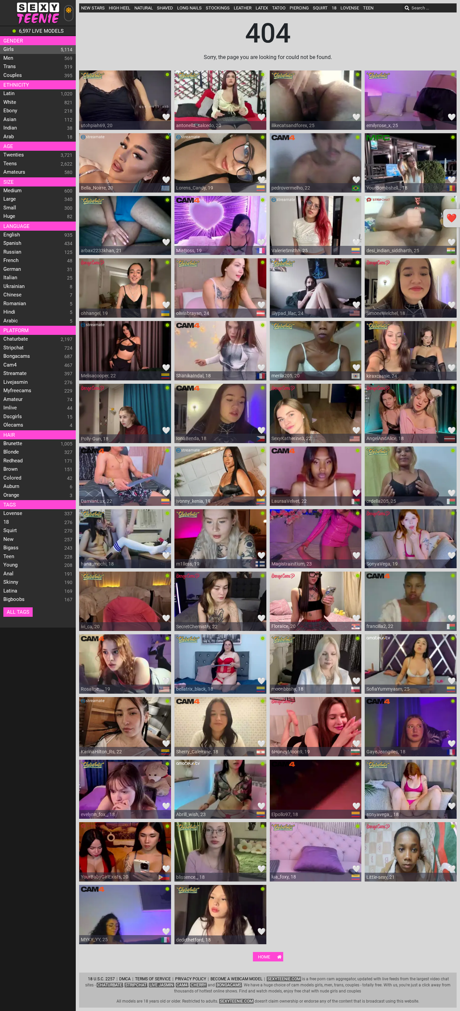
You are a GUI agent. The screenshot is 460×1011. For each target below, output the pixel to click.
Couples (12, 75)
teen (8, 556)
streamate (15, 373)
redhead (13, 461)
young (10, 565)
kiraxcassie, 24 (381, 376)
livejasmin (15, 382)
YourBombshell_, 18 (386, 188)
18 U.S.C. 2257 (101, 979)
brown (10, 469)
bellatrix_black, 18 (194, 689)
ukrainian (14, 286)
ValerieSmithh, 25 (289, 250)
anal (8, 574)
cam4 (10, 365)
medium (12, 190)
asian (9, 119)
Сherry (198, 985)
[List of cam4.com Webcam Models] (283, 140)
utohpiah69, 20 (96, 125)
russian (12, 252)
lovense (12, 513)
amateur (13, 399)
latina (10, 591)
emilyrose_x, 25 (382, 125)
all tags (18, 612)
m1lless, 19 (187, 564)
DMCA (125, 979)
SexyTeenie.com (283, 979)
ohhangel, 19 (94, 313)
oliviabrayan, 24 (192, 313)
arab (8, 137)
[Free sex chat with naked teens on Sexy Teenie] (37, 24)
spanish (12, 243)
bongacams (16, 356)
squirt (10, 530)
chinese (12, 295)
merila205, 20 (285, 375)
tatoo (279, 7)
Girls (8, 49)
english (11, 235)
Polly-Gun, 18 (94, 438)
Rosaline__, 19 (95, 689)
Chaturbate (109, 985)
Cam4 (182, 985)
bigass (11, 548)
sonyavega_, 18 (382, 814)
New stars (93, 7)
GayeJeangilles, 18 (385, 751)
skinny (10, 582)
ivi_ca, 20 (90, 626)
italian (10, 278)
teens (10, 164)
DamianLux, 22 (96, 501)
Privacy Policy (190, 979)
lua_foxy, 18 (283, 876)
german (12, 269)
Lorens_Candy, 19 (194, 188)
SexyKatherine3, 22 (291, 438)
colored (12, 478)
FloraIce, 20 (283, 626)
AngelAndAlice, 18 (385, 438)
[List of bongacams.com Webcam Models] (92, 265)
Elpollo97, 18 (284, 814)
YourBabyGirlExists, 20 (104, 876)
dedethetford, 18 (193, 940)
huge (9, 216)
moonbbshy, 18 (287, 689)
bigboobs (14, 599)
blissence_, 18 (190, 877)
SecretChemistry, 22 (197, 626)
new (8, 539)
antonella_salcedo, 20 (198, 125)
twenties (13, 155)
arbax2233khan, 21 (101, 250)
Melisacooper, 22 (98, 375)
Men (8, 58)
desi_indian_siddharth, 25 (392, 250)
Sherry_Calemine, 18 (197, 751)
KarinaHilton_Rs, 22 (101, 751)
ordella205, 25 (381, 501)
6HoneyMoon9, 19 (290, 751)
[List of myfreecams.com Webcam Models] (378, 140)
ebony (10, 111)
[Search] (407, 8)
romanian (14, 303)
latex (262, 7)
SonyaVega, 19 (382, 564)
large (9, 199)
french (11, 260)
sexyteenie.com (236, 1001)
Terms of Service (153, 979)
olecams (13, 425)
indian (10, 128)
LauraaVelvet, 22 (289, 501)
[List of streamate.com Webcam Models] (92, 140)
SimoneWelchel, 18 (385, 313)
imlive (10, 408)
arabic (10, 321)
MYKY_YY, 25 (94, 939)
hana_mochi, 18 (97, 564)
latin (8, 93)
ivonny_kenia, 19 (193, 501)
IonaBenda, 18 (191, 438)
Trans (9, 66)
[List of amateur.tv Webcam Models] (378, 641)
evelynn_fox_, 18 (98, 814)
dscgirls (12, 416)
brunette (12, 443)
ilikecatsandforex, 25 (293, 125)
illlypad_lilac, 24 (287, 313)
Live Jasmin (161, 985)
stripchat (13, 348)
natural (143, 7)
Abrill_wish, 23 (191, 814)
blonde (11, 452)
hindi (9, 312)
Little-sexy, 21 (380, 877)
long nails (189, 7)
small (9, 208)
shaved (165, 7)
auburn (11, 486)
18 (6, 522)
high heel (119, 7)
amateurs (14, 172)
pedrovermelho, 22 (290, 188)
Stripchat (135, 985)
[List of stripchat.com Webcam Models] (378, 203)
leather (243, 7)
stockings (218, 7)
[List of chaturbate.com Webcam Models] (92, 77)
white (9, 102)
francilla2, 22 (379, 626)
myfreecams (17, 390)
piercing (299, 7)
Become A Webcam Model (236, 979)
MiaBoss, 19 (189, 250)
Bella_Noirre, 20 (97, 188)
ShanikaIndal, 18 (193, 375)
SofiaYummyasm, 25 (387, 689)
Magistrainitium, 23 (291, 564)
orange (11, 495)
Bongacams (229, 985)
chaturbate (15, 339)
